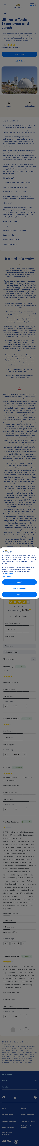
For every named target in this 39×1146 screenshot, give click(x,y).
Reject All (19, 594)
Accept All (19, 582)
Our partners (7, 576)
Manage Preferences (19, 588)
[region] (19, 573)
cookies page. (9, 573)
